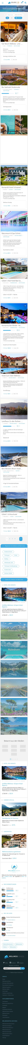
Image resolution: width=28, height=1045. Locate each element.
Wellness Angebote (6, 987)
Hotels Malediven (6, 1035)
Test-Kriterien (5, 1001)
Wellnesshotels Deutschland (8, 1023)
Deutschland (17, 45)
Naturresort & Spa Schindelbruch (14, 233)
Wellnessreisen (13, 947)
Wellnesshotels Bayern (7, 1025)
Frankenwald (7, 569)
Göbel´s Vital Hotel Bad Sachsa (13, 281)
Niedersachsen (13, 282)
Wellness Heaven (5, 1013)
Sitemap (4, 1037)
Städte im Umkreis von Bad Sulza (14, 579)
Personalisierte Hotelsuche (7, 985)
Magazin (4, 1007)
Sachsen (11, 189)
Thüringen (9, 45)
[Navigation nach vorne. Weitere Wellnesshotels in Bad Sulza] (20, 539)
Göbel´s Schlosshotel (9, 514)
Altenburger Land (8, 562)
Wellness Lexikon (5, 989)
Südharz (6, 559)
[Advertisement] (14, 150)
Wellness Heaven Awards (7, 1011)
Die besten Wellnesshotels (7, 983)
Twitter (6, 963)
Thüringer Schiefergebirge (10, 566)
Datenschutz (11, 995)
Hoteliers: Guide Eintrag (7, 993)
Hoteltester (4, 1005)
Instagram (21, 963)
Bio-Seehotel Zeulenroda (11, 87)
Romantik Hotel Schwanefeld (12, 187)
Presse (3, 979)
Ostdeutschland (8, 551)
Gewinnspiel (5, 991)
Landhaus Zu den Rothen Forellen (14, 421)
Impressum (4, 995)
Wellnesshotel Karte (6, 981)
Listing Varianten (5, 1017)
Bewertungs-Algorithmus (7, 1003)
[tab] (14, 546)
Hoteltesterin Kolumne (7, 1009)
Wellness (5, 947)
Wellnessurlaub (19, 944)
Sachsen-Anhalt (18, 235)
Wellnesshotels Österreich (7, 1027)
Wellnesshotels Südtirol (7, 1033)
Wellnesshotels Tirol (6, 1029)
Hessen (11, 516)
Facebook (13, 963)
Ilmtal (15, 555)
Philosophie (4, 1015)
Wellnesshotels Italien (6, 1031)
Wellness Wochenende (8, 944)
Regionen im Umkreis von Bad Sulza (15, 546)
